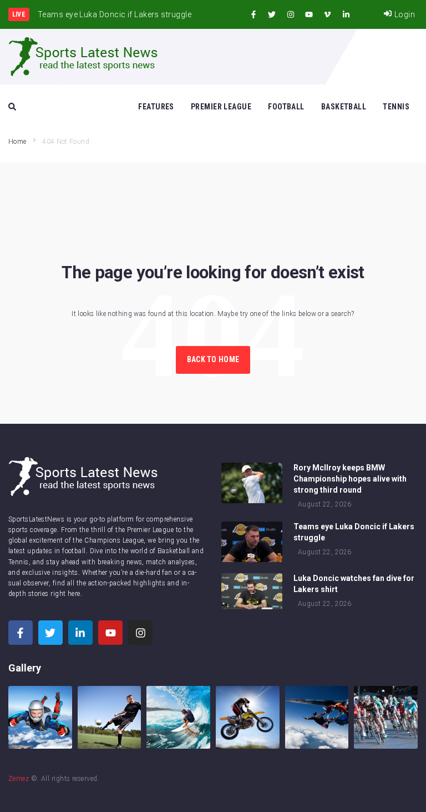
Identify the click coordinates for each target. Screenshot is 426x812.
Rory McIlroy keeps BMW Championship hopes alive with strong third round (350, 478)
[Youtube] (309, 14)
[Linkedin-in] (346, 14)
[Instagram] (290, 14)
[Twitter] (272, 14)
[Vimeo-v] (327, 14)
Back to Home (213, 359)
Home (17, 142)
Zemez (18, 779)
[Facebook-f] (253, 14)
